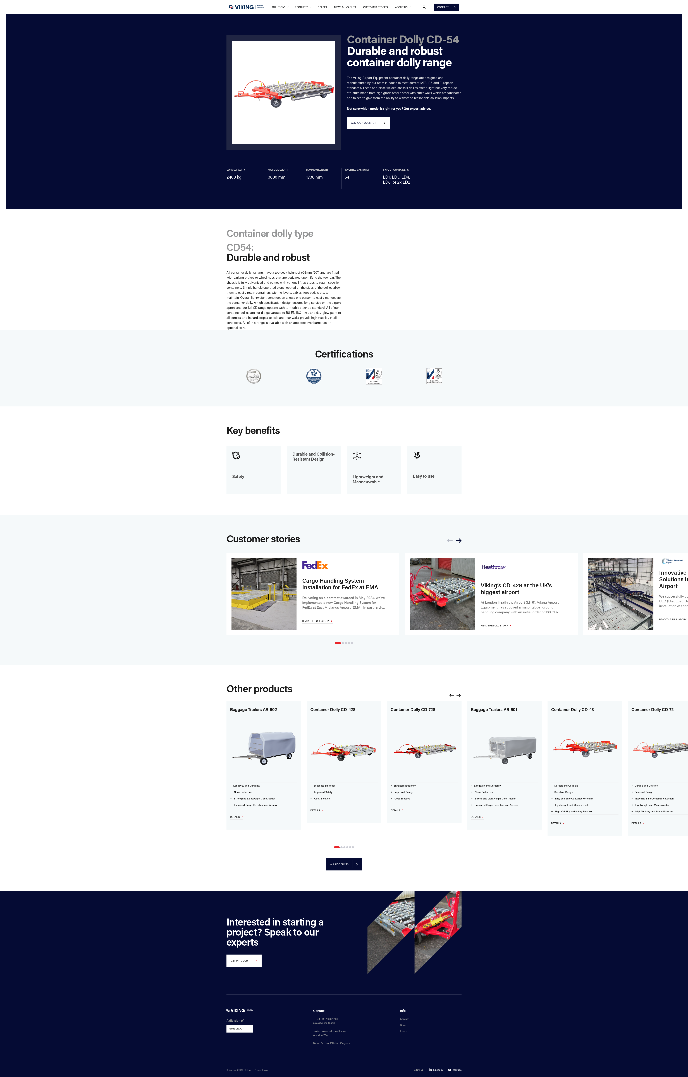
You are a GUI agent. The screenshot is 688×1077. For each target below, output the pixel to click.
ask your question (363, 122)
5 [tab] (352, 643)
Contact (443, 7)
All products (339, 864)
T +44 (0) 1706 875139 (325, 1019)
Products (301, 7)
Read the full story (315, 620)
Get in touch (239, 960)
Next (459, 695)
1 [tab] (338, 643)
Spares (322, 7)
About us (401, 7)
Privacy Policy (261, 1069)
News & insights (345, 7)
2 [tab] (343, 643)
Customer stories (375, 7)
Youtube (457, 1069)
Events (403, 1031)
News (403, 1025)
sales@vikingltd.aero (324, 1022)
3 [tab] (346, 643)
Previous (451, 695)
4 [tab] (349, 643)
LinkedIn (438, 1069)
